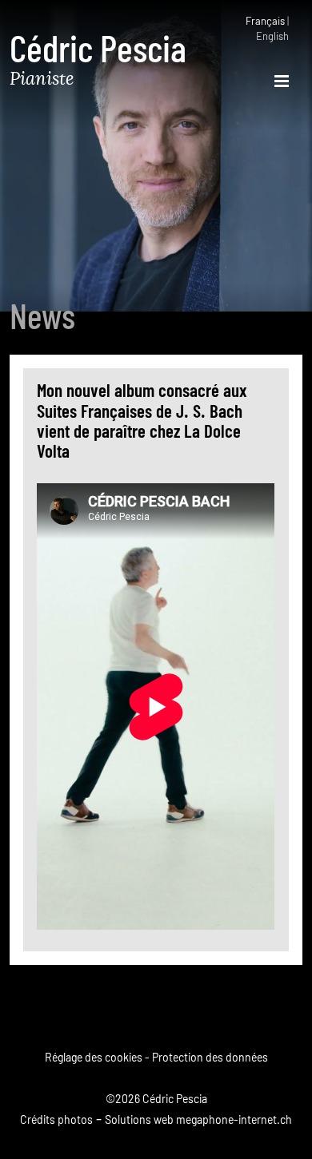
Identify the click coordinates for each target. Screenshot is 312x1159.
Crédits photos (56, 1120)
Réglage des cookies (93, 1058)
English (272, 36)
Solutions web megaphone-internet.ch (198, 1120)
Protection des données (210, 1058)
